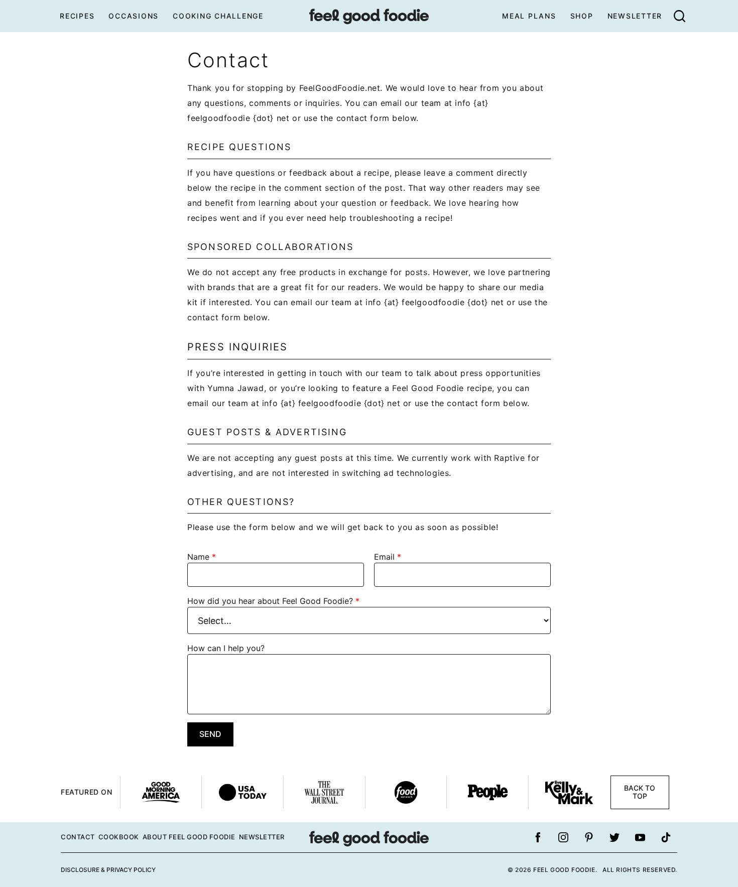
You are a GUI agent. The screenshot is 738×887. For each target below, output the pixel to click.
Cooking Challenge (218, 16)
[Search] (679, 16)
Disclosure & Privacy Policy (108, 869)
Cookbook (118, 837)
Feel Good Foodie (369, 16)
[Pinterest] (588, 837)
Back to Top (639, 792)
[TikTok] (665, 837)
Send (210, 734)
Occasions (133, 16)
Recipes (77, 16)
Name (201, 557)
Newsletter (635, 16)
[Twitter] (614, 837)
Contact (78, 837)
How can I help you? (226, 648)
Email (387, 557)
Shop (581, 16)
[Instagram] (563, 837)
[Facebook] (537, 837)
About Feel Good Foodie (189, 837)
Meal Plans (529, 16)
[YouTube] (640, 837)
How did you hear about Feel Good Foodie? (273, 601)
